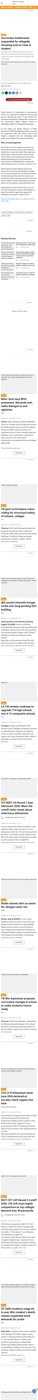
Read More (19, 453)
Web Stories (33, 7)
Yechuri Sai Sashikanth (8, 1107)
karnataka (10, 212)
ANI (2, 413)
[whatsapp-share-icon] (2, 94)
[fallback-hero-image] (8, 246)
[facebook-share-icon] (9, 94)
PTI (2, 520)
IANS (2, 910)
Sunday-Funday (21, 7)
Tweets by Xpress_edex (19, 311)
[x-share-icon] (6, 94)
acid (9, 215)
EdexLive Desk (6, 86)
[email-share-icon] (17, 94)
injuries (4, 215)
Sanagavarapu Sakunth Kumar (15, 817)
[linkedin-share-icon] (13, 94)
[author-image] (2, 817)
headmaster (29, 212)
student (4, 212)
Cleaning (21, 212)
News (3, 7)
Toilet (16, 212)
